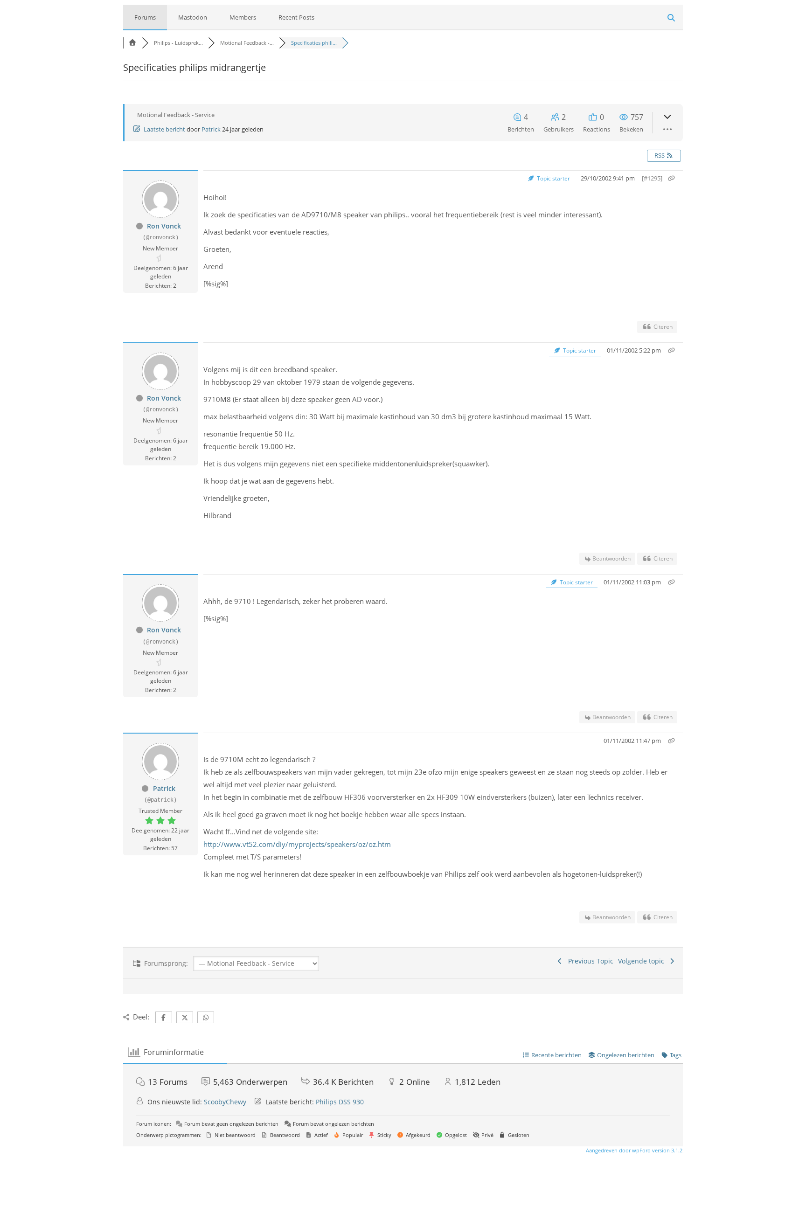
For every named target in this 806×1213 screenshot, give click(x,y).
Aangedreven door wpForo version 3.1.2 (633, 1150)
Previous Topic (588, 961)
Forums (145, 17)
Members (242, 17)
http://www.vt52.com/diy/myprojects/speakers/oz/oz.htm (297, 844)
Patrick (211, 129)
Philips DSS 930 (340, 1101)
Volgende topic (643, 961)
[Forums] (132, 42)
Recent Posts (296, 17)
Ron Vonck (164, 226)
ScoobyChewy (225, 1101)
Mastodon (192, 17)
